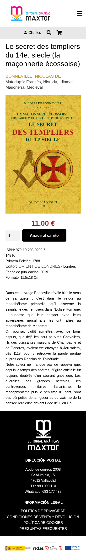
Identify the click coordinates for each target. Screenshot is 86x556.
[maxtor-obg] (30, 13)
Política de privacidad (43, 511)
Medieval (35, 87)
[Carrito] (59, 33)
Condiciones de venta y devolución (43, 517)
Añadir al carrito (44, 235)
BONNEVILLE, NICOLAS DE (33, 76)
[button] (79, 13)
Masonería (14, 87)
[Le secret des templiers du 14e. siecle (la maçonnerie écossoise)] (43, 98)
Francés (33, 82)
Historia (50, 82)
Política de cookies (43, 523)
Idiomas (66, 82)
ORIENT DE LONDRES (39, 266)
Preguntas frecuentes (43, 529)
